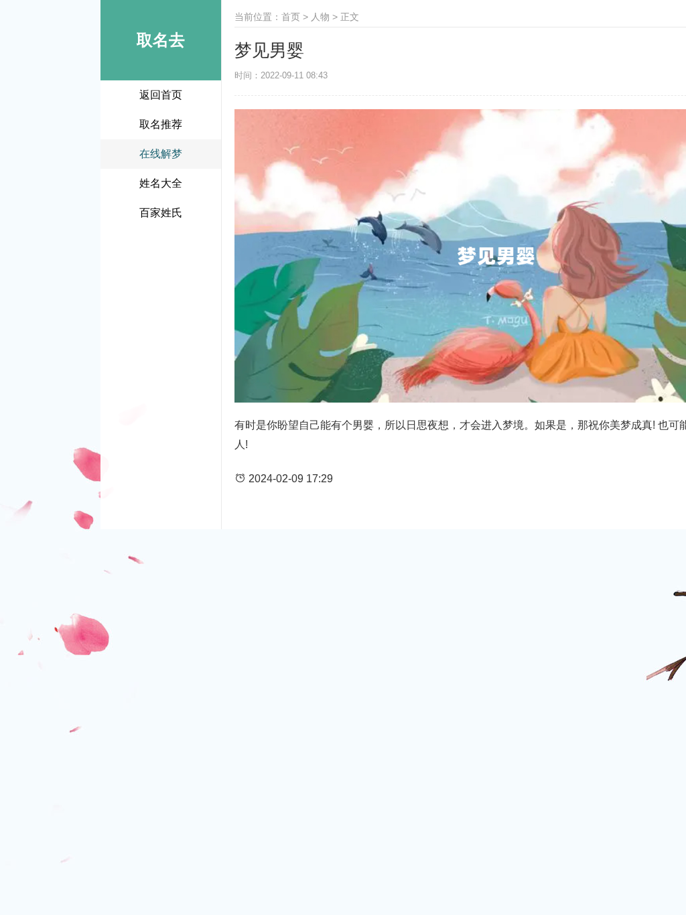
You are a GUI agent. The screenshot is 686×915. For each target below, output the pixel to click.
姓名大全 (160, 183)
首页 (290, 16)
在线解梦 (160, 153)
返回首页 (160, 94)
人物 (320, 16)
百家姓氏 (160, 212)
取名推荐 (160, 124)
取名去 (161, 40)
